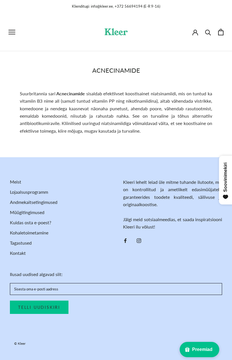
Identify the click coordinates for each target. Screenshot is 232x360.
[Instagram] (139, 240)
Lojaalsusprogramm (29, 192)
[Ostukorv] (221, 32)
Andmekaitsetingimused (33, 202)
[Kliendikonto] (195, 32)
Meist (15, 181)
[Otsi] (208, 32)
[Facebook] (125, 240)
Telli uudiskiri (39, 307)
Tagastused (21, 242)
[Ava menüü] (11, 32)
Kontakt (18, 253)
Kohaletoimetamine (29, 232)
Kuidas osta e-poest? (30, 222)
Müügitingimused (27, 212)
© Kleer (19, 343)
